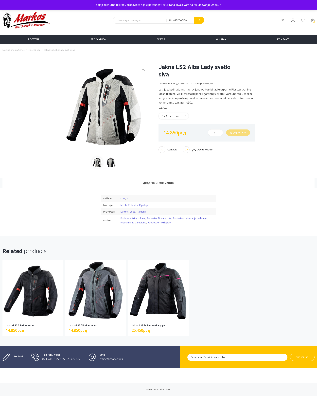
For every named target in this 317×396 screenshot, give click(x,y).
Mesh (123, 205)
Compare (172, 149)
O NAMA (221, 39)
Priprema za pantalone (133, 222)
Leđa (132, 211)
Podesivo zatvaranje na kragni (190, 218)
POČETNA (33, 39)
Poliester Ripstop (138, 205)
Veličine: (163, 108)
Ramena (141, 211)
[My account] (293, 20)
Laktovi (124, 211)
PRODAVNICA (98, 39)
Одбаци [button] (216, 5)
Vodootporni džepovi (159, 222)
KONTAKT (283, 39)
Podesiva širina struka (159, 218)
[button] (143, 69)
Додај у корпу (238, 132)
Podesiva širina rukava (132, 218)
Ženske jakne (208, 84)
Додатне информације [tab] (158, 182)
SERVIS (161, 39)
